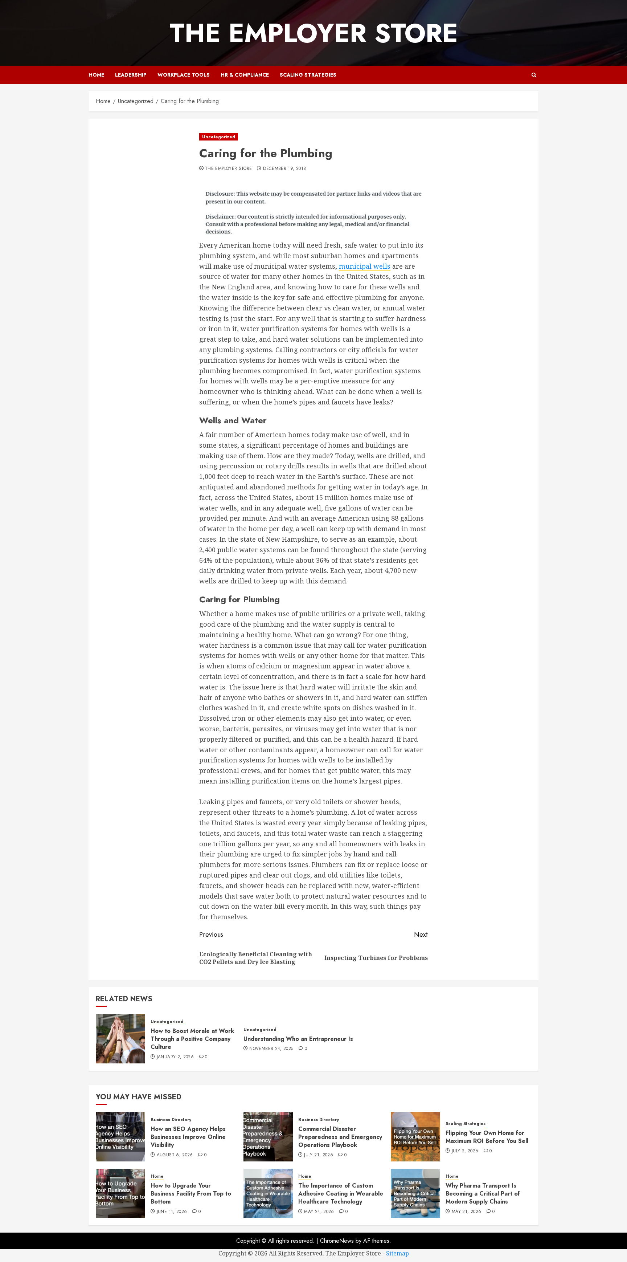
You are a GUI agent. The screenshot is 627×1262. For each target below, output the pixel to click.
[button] (533, 75)
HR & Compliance (245, 74)
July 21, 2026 (318, 1155)
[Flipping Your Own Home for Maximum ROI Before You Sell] (415, 1136)
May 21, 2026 (466, 1212)
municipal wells (364, 266)
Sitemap (397, 1253)
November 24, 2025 (271, 1049)
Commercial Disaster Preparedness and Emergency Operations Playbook (340, 1137)
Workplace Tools (183, 74)
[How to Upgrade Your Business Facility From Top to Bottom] (120, 1193)
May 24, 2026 (319, 1212)
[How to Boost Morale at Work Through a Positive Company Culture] (120, 1038)
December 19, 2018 (284, 169)
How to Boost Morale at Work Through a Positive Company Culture (192, 1039)
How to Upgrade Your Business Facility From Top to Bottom (191, 1193)
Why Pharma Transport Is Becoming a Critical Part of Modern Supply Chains (483, 1193)
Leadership (131, 74)
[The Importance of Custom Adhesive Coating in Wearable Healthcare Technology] (268, 1193)
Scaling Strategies (308, 74)
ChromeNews (337, 1241)
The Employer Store (313, 33)
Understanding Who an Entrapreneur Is (298, 1039)
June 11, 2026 (172, 1212)
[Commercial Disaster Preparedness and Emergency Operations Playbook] (268, 1136)
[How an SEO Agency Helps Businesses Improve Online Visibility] (120, 1136)
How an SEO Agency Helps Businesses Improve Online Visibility (188, 1137)
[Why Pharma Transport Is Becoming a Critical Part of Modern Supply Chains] (415, 1193)
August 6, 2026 (175, 1155)
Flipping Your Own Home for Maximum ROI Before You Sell (487, 1137)
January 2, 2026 (175, 1057)
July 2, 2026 (465, 1151)
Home (96, 74)
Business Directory (171, 1120)
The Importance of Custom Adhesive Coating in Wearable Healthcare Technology (340, 1193)
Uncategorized (218, 137)
